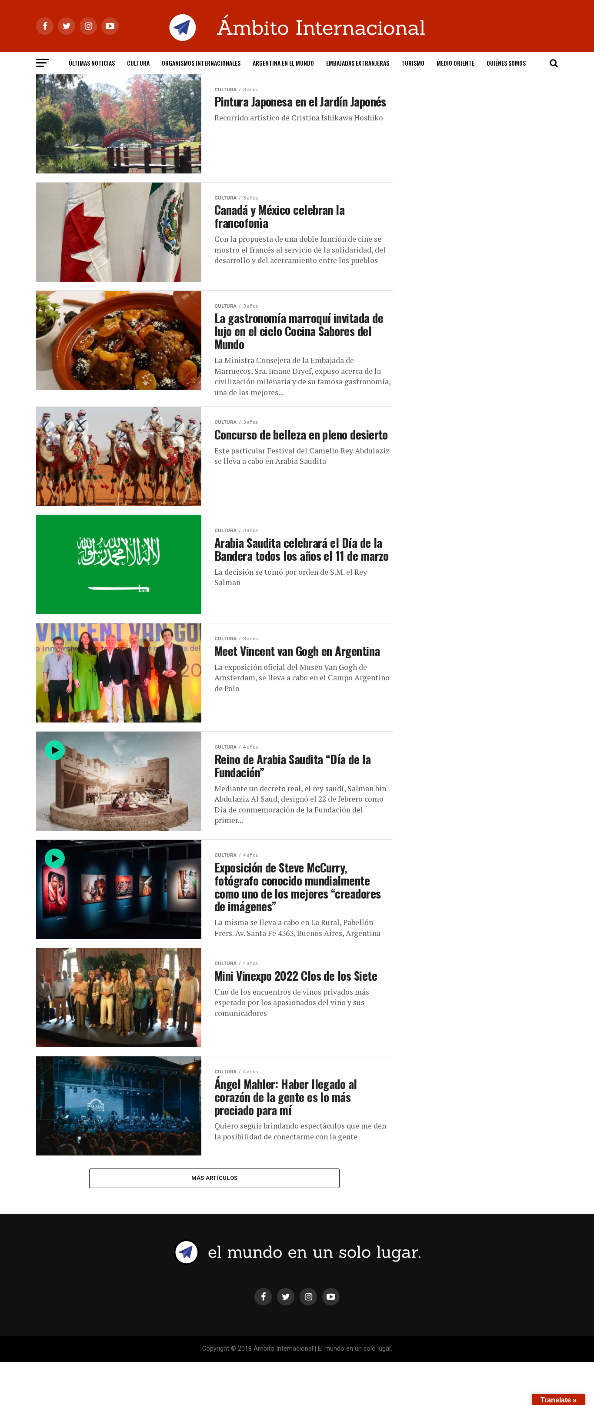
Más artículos (214, 1178)
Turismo (412, 62)
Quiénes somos (506, 62)
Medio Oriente (455, 62)
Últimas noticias (92, 62)
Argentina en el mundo (283, 62)
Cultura (138, 62)
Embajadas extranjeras (357, 62)
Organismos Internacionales (201, 62)
